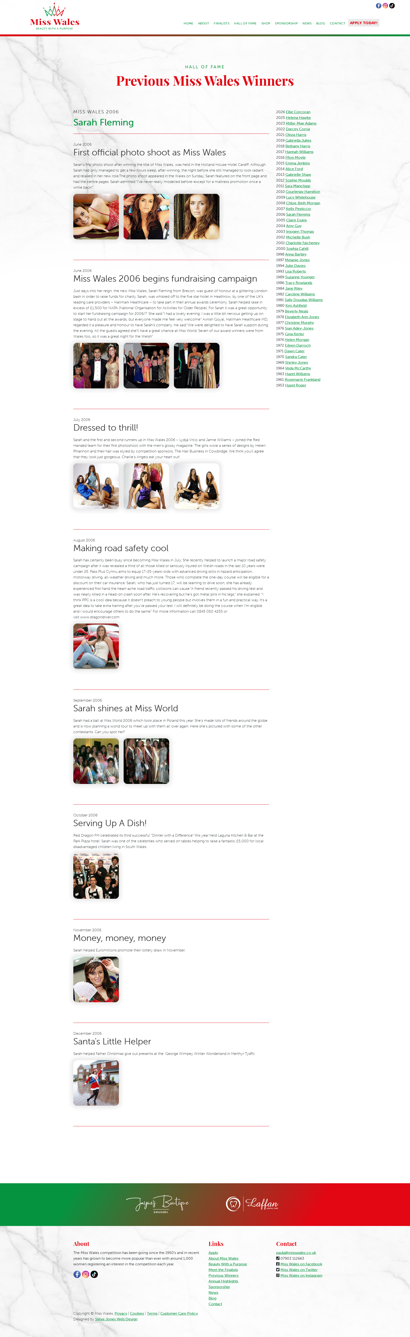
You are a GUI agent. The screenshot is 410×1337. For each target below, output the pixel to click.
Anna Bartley (296, 254)
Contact (337, 23)
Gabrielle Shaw (298, 174)
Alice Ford (294, 168)
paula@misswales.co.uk (296, 1252)
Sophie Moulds (298, 180)
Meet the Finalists (223, 1269)
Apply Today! (363, 22)
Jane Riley (294, 288)
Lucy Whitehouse (301, 197)
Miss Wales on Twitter (299, 1269)
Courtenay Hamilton (303, 191)
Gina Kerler (294, 333)
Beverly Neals (296, 311)
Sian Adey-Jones (299, 328)
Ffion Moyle (295, 157)
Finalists (221, 23)
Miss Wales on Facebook (301, 1264)
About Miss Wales (223, 1258)
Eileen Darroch (298, 345)
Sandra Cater (296, 356)
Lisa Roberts (295, 271)
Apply (213, 1252)
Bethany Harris (297, 146)
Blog (320, 23)
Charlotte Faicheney (303, 242)
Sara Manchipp (297, 185)
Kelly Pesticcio (298, 208)
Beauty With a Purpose (228, 1264)
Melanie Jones (297, 259)
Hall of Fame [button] (245, 23)
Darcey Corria (298, 128)
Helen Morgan (297, 339)
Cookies (137, 1313)
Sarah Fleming (298, 214)
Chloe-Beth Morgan (303, 202)
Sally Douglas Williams (304, 299)
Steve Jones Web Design (116, 1319)
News (307, 23)
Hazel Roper (295, 385)
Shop (265, 23)
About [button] (203, 23)
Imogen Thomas (300, 231)
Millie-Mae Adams (301, 123)
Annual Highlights (223, 1281)
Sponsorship (286, 23)
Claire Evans (296, 220)
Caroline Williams (300, 294)
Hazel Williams (297, 373)
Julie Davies (295, 265)
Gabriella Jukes (298, 140)
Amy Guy (294, 225)
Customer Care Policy (179, 1313)
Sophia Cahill (297, 248)
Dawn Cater (294, 351)
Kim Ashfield (296, 305)
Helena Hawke (298, 117)
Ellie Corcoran (298, 111)
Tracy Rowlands (298, 282)
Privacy (121, 1313)
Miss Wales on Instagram (301, 1275)
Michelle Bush (298, 237)
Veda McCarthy (298, 368)
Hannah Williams (299, 151)
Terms (152, 1313)
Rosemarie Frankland (302, 379)
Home (188, 23)
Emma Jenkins (297, 163)
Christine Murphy (299, 322)
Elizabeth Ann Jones (302, 316)
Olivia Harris (295, 134)
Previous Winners (223, 1275)
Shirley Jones (296, 362)
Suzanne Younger (300, 277)
